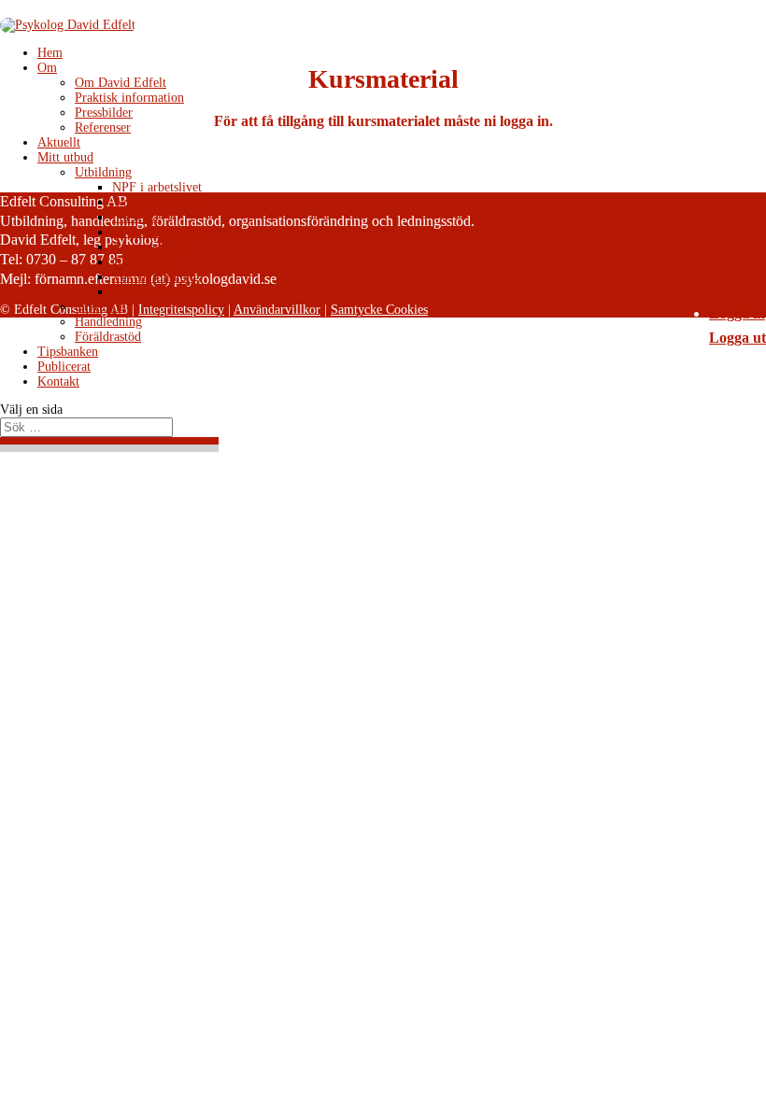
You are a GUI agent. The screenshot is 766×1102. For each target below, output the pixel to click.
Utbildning (103, 172)
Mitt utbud (65, 157)
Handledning (108, 322)
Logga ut (737, 338)
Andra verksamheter (165, 292)
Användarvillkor (277, 310)
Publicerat (64, 367)
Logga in (737, 313)
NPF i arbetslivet (157, 187)
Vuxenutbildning (156, 277)
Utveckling (104, 307)
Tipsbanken (67, 352)
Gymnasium (144, 262)
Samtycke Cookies (379, 310)
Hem (50, 53)
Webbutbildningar (159, 202)
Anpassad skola (152, 247)
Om (47, 68)
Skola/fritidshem (156, 232)
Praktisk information (129, 98)
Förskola (135, 217)
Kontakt (58, 381)
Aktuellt (58, 142)
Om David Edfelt (120, 83)
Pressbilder (104, 113)
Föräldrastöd (108, 337)
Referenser (103, 127)
